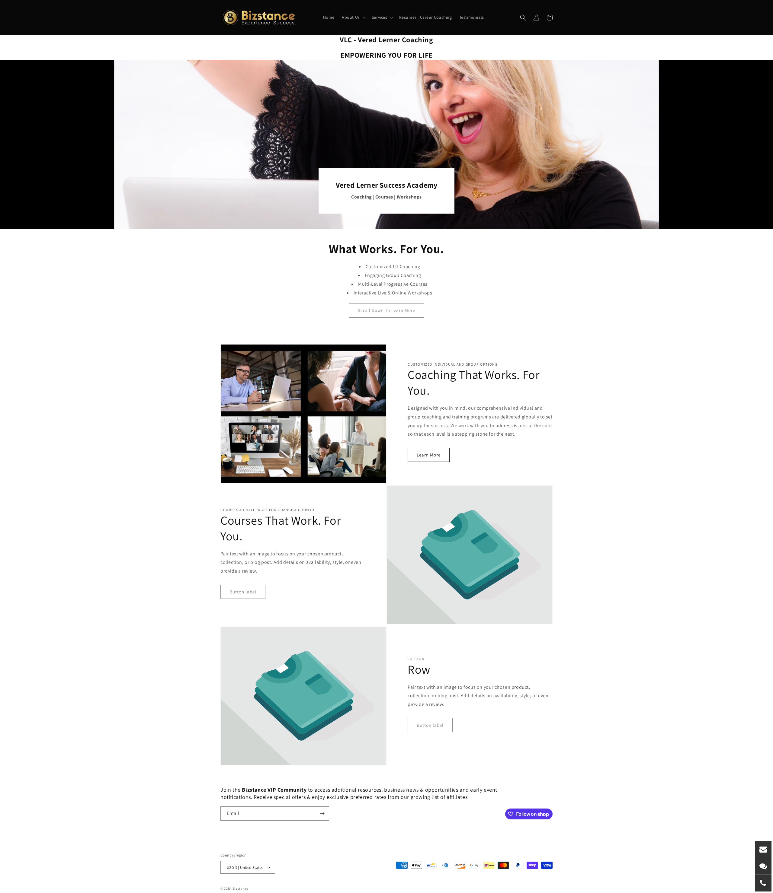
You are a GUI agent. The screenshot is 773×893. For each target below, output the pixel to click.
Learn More (429, 455)
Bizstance (240, 888)
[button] (353, 17)
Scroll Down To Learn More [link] (386, 310)
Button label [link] (242, 592)
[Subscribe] (322, 813)
